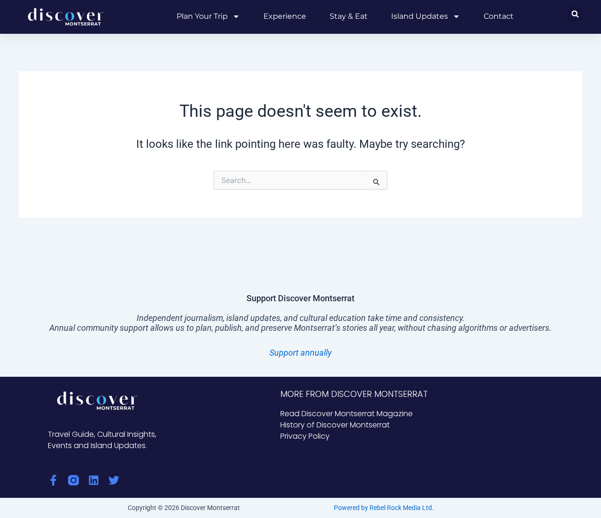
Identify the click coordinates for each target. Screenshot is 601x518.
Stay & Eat (349, 16)
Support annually (300, 353)
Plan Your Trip (202, 16)
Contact (499, 16)
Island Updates (419, 16)
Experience (284, 16)
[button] (575, 14)
